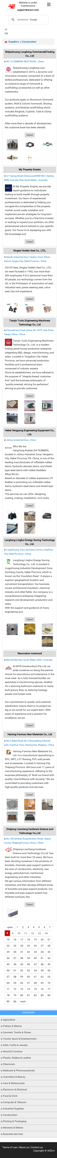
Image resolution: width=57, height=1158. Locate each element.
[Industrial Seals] (47, 308)
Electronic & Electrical (15, 1089)
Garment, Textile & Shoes (17, 1032)
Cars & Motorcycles (14, 1083)
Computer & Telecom (14, 1102)
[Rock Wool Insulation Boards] (47, 641)
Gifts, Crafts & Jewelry (15, 1045)
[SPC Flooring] (47, 804)
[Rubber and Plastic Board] (12, 629)
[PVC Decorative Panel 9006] (12, 405)
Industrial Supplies (13, 1108)
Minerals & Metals (13, 1127)
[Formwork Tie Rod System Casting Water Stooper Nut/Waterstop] (12, 157)
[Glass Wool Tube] (29, 628)
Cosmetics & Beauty (14, 1076)
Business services (13, 1133)
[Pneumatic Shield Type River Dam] (29, 515)
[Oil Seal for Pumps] (29, 308)
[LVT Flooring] (29, 804)
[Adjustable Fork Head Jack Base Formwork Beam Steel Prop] (47, 144)
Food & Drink (10, 1095)
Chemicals (9, 1064)
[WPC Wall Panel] (12, 816)
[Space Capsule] (29, 405)
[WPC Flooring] (29, 816)
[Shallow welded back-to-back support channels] (12, 913)
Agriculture (9, 1019)
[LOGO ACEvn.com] (23, 6)
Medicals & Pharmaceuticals (19, 1070)
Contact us (37, 1147)
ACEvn (51, 1150)
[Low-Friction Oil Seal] (12, 308)
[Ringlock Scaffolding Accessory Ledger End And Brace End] (12, 144)
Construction (10, 1114)
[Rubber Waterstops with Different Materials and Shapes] (47, 515)
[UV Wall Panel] (12, 804)
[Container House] (29, 418)
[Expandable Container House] (47, 405)
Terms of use (9, 1147)
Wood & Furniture (12, 1051)
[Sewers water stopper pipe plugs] (12, 515)
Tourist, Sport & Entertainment (19, 1038)
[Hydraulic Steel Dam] (29, 527)
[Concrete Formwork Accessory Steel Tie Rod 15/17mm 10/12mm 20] (29, 157)
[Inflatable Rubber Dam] (12, 527)
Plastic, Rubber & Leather (17, 1057)
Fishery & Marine (12, 1026)
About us (24, 1147)
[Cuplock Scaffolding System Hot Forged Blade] (29, 144)
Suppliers (13, 41)
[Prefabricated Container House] (12, 418)
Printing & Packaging (14, 1121)
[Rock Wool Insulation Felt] (47, 628)
